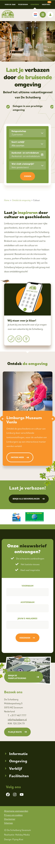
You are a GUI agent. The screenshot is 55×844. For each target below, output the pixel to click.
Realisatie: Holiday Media (17, 834)
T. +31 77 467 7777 (17, 715)
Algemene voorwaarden (16, 810)
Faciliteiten (19, 775)
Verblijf (15, 768)
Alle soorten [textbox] (18, 145)
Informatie (18, 753)
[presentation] (2, 418)
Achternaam (27, 602)
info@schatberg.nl (17, 719)
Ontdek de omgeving (21, 200)
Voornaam (27, 585)
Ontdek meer (17, 457)
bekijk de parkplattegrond (17, 677)
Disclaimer (9, 818)
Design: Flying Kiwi (13, 839)
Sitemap (8, 822)
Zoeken (27, 176)
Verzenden (24, 637)
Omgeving (18, 760)
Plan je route (15, 732)
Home (6, 200)
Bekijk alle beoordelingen (26, 498)
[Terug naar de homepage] (8, 14)
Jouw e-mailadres (27, 618)
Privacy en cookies (13, 814)
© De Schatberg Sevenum (17, 830)
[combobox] (27, 144)
